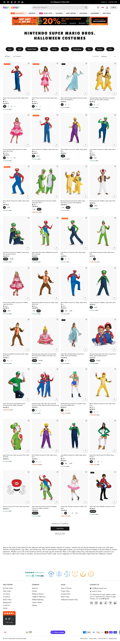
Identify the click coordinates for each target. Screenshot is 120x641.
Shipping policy (113, 638)
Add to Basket (85, 144)
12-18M (11, 259)
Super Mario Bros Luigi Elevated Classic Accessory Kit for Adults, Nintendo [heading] (14, 404)
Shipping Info (7, 602)
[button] (102, 7)
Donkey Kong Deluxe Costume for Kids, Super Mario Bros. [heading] (15, 355)
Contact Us (6, 605)
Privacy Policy (65, 591)
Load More (60, 528)
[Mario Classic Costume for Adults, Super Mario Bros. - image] (16, 182)
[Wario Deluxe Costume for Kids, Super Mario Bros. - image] (45, 436)
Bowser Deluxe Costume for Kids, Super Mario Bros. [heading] (103, 404)
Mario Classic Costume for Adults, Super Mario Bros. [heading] (16, 201)
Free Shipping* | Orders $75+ (60, 2)
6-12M (5, 259)
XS (4, 106)
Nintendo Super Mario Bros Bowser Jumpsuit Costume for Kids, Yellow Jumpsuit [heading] (102, 99)
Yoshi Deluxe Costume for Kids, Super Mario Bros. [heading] (102, 253)
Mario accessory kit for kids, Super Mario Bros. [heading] (16, 506)
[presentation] (16, 99)
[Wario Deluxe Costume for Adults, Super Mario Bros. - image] (74, 130)
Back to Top (60, 533)
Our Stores (6, 594)
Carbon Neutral (37, 602)
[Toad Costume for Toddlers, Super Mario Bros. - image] (103, 182)
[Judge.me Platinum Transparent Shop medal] (67, 574)
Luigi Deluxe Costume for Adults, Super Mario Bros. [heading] (73, 456)
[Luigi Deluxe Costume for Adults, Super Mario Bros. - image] (74, 436)
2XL (34, 311)
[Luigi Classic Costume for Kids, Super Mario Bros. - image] (74, 233)
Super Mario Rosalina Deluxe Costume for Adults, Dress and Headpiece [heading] (72, 355)
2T (33, 156)
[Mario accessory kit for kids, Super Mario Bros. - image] (16, 487)
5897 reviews (9, 622)
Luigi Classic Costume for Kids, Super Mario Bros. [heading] (73, 253)
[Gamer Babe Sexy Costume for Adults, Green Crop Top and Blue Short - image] (74, 384)
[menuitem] (16, 588)
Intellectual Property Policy (69, 600)
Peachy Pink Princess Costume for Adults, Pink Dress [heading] (74, 507)
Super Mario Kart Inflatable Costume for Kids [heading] (102, 506)
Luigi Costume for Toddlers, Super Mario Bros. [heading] (103, 302)
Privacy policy (93, 638)
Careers (34, 591)
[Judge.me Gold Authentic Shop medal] (75, 574)
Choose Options (28, 93)
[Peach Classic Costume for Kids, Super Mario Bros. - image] (45, 79)
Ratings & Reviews (38, 594)
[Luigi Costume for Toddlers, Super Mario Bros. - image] (103, 283)
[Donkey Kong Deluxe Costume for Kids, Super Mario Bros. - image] (16, 335)
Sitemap (34, 605)
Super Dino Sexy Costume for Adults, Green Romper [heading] (102, 456)
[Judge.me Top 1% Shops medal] (83, 574)
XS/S (39, 209)
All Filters (7, 56)
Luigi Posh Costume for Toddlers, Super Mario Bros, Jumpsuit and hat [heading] (16, 253)
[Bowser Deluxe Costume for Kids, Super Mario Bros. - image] (103, 384)
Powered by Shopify (20, 638)
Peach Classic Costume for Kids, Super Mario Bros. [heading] (44, 99)
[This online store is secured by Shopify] (29, 632)
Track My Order (112, 2)
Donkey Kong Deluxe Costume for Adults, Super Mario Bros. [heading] (45, 303)
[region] (60, 2)
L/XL (63, 156)
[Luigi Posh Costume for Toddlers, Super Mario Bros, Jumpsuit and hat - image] (16, 233)
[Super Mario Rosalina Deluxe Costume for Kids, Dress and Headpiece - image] (74, 79)
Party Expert (11, 638)
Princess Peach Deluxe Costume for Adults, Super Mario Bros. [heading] (15, 150)
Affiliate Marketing (37, 600)
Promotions (6, 597)
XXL (77, 513)
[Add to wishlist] (28, 63)
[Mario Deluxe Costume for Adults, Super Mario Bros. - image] (74, 283)
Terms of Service (66, 588)
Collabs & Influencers (39, 597)
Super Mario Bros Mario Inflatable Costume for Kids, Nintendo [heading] (45, 253)
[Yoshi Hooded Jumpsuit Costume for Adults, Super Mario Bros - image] (45, 182)
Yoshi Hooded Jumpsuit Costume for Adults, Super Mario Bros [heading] (44, 201)
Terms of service (102, 638)
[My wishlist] (98, 7)
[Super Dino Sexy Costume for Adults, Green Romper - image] (103, 436)
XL (14, 158)
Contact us (104, 2)
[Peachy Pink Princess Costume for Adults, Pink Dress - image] (74, 487)
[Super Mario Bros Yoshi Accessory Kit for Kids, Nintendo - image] (16, 436)
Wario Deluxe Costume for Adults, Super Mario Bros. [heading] (74, 150)
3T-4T (38, 156)
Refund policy (84, 638)
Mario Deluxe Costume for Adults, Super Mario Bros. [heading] (74, 303)
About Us (35, 588)
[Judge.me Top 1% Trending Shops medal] (91, 574)
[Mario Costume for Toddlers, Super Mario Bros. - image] (45, 130)
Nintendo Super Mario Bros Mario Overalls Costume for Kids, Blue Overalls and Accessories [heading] (45, 404)
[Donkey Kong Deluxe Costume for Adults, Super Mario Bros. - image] (45, 283)
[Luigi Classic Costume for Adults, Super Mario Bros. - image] (103, 130)
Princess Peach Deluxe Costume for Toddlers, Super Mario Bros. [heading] (15, 303)
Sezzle (5, 608)
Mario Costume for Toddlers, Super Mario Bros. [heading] (45, 149)
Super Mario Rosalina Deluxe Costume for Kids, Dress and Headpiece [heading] (74, 99)
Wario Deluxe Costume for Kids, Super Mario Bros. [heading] (44, 456)
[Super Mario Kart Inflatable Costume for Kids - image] (103, 487)
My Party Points (8, 588)
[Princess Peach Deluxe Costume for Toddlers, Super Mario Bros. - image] (16, 283)
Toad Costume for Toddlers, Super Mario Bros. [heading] (103, 201)
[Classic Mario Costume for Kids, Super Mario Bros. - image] (16, 79)
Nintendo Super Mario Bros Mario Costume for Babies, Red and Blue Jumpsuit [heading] (103, 355)
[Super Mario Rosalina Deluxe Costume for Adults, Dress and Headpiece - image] (74, 335)
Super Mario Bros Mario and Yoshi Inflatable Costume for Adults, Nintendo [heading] (44, 507)
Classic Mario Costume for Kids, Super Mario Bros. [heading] (15, 99)
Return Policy (7, 600)
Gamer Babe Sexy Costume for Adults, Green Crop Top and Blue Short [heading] (73, 404)
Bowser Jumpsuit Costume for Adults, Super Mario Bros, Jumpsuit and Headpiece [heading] (73, 201)
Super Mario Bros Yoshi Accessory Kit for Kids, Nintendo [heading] (16, 456)
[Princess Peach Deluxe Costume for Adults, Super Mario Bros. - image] (16, 130)
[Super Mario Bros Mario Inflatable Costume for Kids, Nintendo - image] (45, 233)
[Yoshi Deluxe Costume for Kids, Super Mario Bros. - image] (103, 233)
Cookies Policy (65, 594)
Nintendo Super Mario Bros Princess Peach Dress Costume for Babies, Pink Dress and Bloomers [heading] (44, 355)
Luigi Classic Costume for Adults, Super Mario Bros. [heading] (103, 150)
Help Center (7, 591)
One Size (35, 259)
